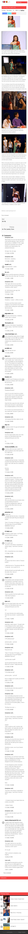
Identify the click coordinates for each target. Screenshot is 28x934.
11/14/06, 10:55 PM (9, 837)
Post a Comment (5, 215)
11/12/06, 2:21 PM (9, 319)
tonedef (7, 264)
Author (22, 10)
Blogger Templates (22, 932)
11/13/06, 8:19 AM (9, 690)
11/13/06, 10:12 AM (9, 751)
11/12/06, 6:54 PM (9, 528)
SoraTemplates (10, 932)
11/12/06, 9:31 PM (9, 588)
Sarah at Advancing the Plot (11, 820)
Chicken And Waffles (10, 447)
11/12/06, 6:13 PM (9, 472)
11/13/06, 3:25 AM (9, 633)
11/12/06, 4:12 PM (9, 443)
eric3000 (7, 348)
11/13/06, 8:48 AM (9, 709)
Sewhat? (7, 577)
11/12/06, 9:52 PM (9, 598)
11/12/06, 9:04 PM (9, 574)
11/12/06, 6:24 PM (9, 493)
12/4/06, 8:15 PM (9, 857)
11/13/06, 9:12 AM (9, 733)
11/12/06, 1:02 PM (9, 269)
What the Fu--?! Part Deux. (16, 912)
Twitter (9, 13)
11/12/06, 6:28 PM (9, 509)
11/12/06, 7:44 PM (9, 537)
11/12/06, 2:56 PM (9, 421)
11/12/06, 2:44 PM (9, 373)
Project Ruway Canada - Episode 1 (17, 919)
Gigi (6, 424)
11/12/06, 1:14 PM (9, 278)
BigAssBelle (8, 313)
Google (14, 13)
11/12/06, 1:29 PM (9, 310)
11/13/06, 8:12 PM (9, 817)
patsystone (7, 512)
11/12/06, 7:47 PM (9, 553)
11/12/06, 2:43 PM (9, 352)
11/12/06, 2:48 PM (9, 413)
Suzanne (7, 377)
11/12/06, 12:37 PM (9, 253)
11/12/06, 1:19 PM (9, 294)
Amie (6, 356)
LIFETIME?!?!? (13, 926)
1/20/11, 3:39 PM (9, 869)
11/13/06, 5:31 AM (9, 666)
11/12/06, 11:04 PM (9, 618)
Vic (5, 272)
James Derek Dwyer (9, 334)
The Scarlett (8, 323)
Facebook (5, 13)
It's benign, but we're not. (9, 7)
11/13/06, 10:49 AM (9, 785)
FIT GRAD (7, 531)
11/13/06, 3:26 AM (9, 644)
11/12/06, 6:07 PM (9, 454)
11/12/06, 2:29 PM (9, 345)
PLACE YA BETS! (13, 905)
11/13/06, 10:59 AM (9, 807)
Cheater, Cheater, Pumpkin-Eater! (17, 899)
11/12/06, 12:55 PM (9, 261)
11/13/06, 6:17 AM (9, 682)
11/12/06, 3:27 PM (9, 429)
